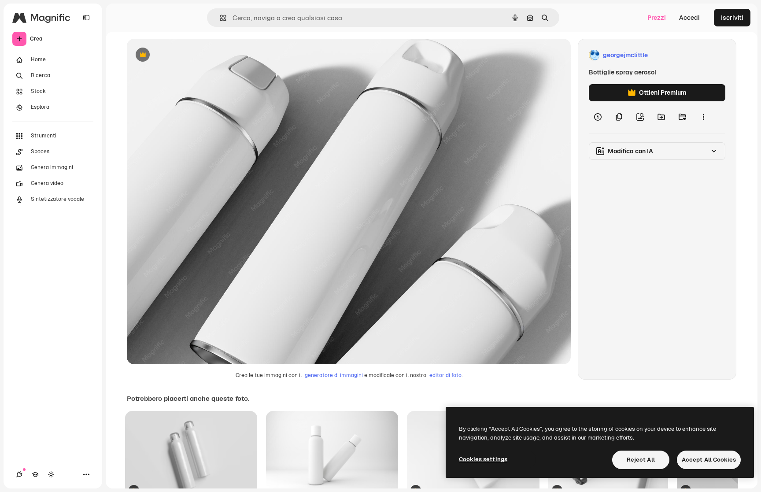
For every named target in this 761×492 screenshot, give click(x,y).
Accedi (689, 18)
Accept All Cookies (709, 459)
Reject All (641, 459)
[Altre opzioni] (703, 117)
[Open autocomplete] (219, 18)
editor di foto (445, 375)
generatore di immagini (334, 375)
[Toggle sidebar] (86, 18)
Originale (185, 55)
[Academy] (35, 474)
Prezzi (656, 18)
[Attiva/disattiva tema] (51, 474)
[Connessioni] (19, 474)
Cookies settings (483, 459)
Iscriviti (732, 18)
